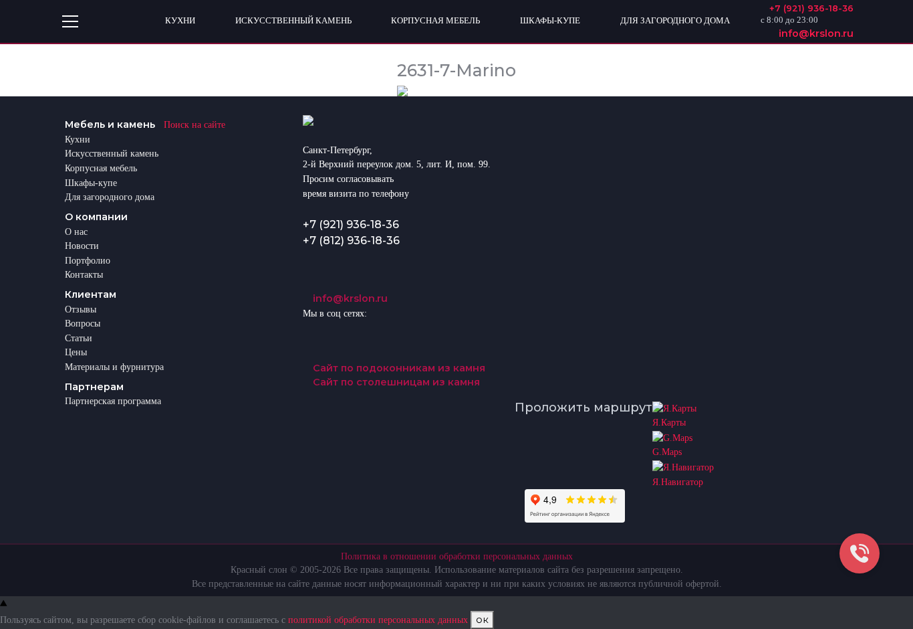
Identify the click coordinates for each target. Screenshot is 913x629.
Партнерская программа (113, 400)
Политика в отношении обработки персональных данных (457, 556)
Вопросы (82, 323)
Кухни (77, 139)
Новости (82, 245)
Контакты (84, 274)
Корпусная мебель (101, 168)
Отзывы (80, 309)
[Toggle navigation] (70, 21)
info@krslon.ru (349, 298)
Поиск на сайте (194, 124)
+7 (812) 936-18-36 (351, 240)
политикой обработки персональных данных (378, 619)
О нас (76, 231)
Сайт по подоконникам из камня (397, 368)
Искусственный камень (111, 153)
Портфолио (87, 260)
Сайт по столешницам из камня (395, 382)
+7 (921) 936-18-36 (351, 224)
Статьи (78, 338)
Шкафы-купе (91, 182)
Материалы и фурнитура (114, 366)
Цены (76, 352)
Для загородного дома (109, 196)
